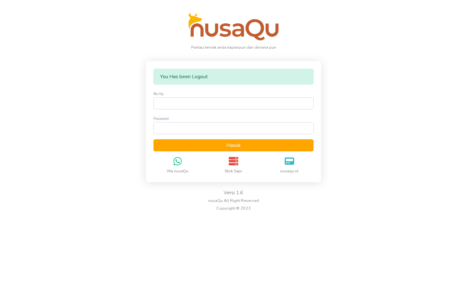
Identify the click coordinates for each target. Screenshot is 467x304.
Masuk (233, 145)
